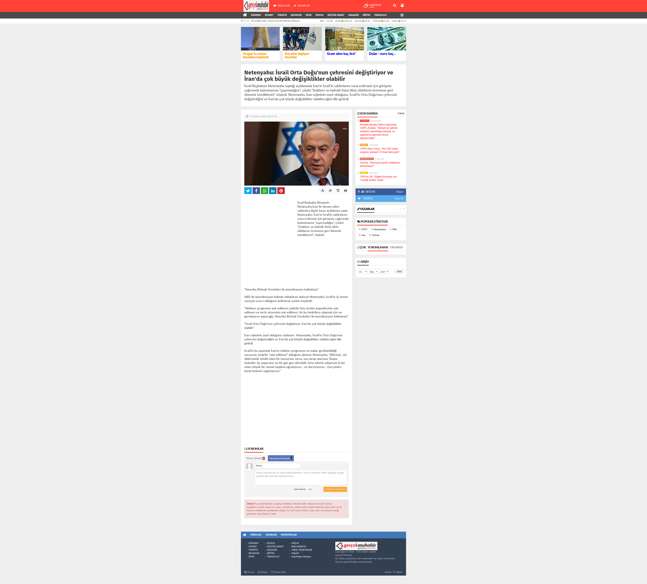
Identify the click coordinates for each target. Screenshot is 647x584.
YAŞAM (295, 553)
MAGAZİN (353, 15)
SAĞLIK (295, 543)
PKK (394, 229)
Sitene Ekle (280, 572)
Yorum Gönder (255, 458)
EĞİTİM (366, 15)
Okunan (396, 247)
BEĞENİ (368, 191)
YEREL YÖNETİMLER (301, 550)
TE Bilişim (398, 572)
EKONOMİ (296, 15)
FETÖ (364, 229)
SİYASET (269, 15)
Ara (399, 271)
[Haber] (245, 15)
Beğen (400, 191)
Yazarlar (367, 209)
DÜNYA (320, 15)
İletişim (264, 572)
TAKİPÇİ (367, 198)
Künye (250, 572)
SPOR (309, 15)
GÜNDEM (256, 15)
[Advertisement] (269, 218)
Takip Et (399, 198)
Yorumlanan (378, 247)
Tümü (400, 113)
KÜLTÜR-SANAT (336, 15)
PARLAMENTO (367, 159)
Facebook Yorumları (280, 458)
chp (363, 235)
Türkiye (375, 235)
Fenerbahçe (379, 229)
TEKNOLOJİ (380, 15)
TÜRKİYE (282, 15)
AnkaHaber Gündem (301, 557)
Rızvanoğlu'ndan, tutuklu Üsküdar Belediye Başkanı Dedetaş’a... (275, 22)
